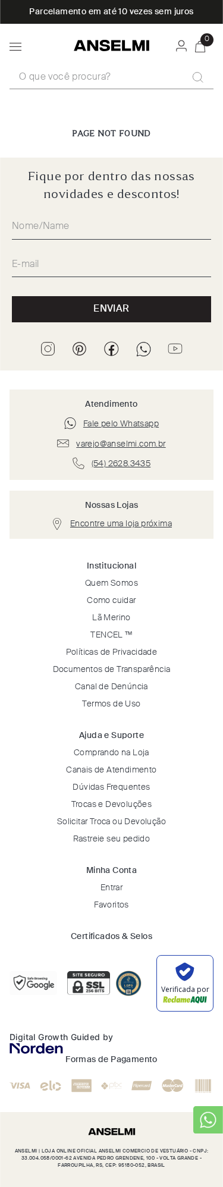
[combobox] (111, 78)
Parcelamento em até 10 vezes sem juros (111, 12)
